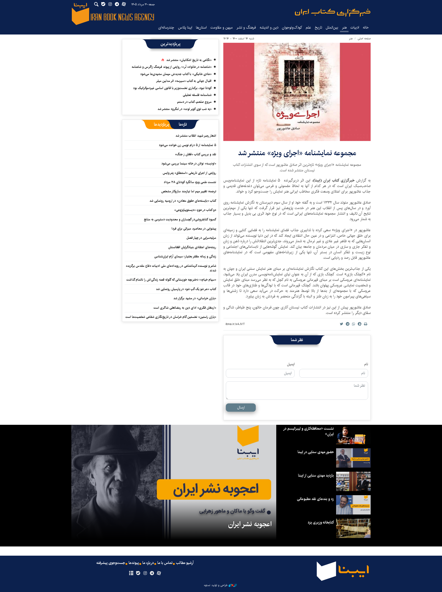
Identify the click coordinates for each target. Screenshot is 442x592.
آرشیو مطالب (185, 563)
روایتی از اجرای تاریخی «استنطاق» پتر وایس (189, 172)
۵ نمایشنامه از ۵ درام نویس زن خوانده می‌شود (187, 145)
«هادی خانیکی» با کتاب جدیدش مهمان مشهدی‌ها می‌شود (176, 74)
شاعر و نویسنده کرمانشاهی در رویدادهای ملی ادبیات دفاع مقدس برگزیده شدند (171, 268)
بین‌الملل (332, 27)
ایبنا (333, 12)
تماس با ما (164, 563)
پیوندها (134, 563)
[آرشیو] (131, 573)
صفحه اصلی (364, 38)
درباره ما (148, 563)
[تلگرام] (152, 573)
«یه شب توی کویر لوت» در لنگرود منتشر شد (184, 109)
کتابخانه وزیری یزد (321, 522)
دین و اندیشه (269, 27)
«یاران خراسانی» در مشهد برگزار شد (194, 298)
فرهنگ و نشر (246, 27)
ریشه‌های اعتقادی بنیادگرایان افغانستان (192, 247)
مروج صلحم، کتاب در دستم (194, 101)
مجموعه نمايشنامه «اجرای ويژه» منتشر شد (297, 153)
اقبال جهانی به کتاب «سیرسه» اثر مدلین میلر (184, 80)
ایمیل (291, 364)
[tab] (183, 124)
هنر (344, 27)
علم (308, 27)
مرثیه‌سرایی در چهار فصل (201, 237)
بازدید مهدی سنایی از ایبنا (316, 475)
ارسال (241, 407)
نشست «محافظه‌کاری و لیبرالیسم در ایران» (309, 431)
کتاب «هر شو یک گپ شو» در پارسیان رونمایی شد (186, 289)
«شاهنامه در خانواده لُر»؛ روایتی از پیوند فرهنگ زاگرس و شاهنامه (172, 66)
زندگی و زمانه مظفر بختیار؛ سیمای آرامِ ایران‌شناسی (185, 256)
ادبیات (354, 27)
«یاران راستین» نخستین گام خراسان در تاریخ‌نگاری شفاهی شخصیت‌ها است (170, 316)
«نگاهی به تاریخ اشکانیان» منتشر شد (189, 60)
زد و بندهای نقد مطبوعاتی (315, 499)
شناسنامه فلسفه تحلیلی (197, 95)
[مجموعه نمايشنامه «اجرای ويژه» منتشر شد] (297, 92)
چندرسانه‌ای (166, 27)
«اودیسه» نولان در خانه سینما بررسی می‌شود (188, 163)
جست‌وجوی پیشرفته (110, 563)
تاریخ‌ (318, 27)
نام (366, 364)
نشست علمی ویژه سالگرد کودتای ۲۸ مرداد (190, 182)
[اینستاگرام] (145, 573)
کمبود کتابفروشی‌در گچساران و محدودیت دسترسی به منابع (180, 219)
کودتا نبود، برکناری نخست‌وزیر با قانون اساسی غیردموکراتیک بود (172, 88)
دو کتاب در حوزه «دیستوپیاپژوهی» (195, 210)
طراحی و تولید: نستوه (215, 585)
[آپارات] (159, 573)
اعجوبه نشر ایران (250, 524)
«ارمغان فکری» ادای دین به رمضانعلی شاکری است (185, 307)
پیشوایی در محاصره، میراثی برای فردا (194, 228)
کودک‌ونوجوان (292, 27)
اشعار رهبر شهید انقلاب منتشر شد (195, 135)
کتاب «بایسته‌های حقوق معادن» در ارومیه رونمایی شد (182, 200)
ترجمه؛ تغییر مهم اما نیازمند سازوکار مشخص (188, 191)
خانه (366, 27)
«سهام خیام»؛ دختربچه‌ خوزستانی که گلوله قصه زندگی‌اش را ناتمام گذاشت (171, 279)
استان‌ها (201, 27)
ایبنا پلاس (185, 27)
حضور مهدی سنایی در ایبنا (316, 452)
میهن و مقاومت (221, 27)
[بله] (138, 573)
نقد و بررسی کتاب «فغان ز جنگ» (195, 154)
